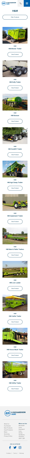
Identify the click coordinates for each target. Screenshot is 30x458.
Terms (15, 453)
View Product (15, 54)
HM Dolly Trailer (15, 82)
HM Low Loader (15, 283)
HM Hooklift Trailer (15, 149)
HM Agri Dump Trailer (15, 182)
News (5, 432)
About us (6, 424)
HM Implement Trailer (15, 216)
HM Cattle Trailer (15, 316)
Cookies (8, 453)
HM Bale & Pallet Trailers (15, 249)
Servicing (7, 434)
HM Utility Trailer (15, 383)
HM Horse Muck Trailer (15, 349)
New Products (8, 428)
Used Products (8, 430)
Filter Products (15, 17)
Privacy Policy (8, 436)
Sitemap (21, 453)
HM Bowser (15, 115)
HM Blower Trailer (15, 49)
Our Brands (7, 426)
